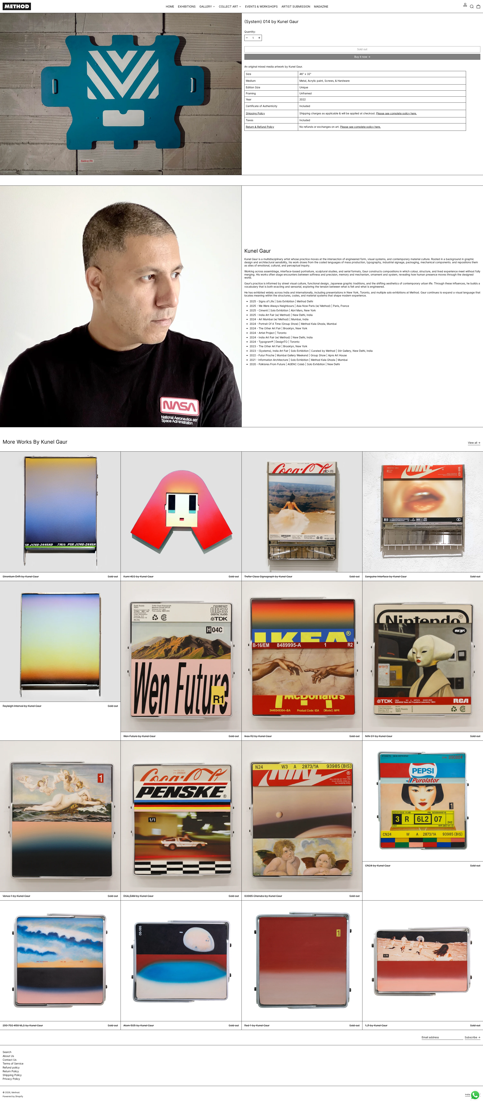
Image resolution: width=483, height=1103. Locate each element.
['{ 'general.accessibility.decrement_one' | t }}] (247, 38)
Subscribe (471, 1037)
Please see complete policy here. (396, 113)
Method (15, 1092)
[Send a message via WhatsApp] (475, 1095)
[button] (472, 6)
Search (7, 1052)
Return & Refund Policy (260, 126)
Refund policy (11, 1067)
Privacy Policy (11, 1078)
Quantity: (250, 31)
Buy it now (360, 56)
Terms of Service (13, 1063)
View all (472, 442)
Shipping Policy (255, 113)
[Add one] (259, 38)
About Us (8, 1056)
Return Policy (11, 1071)
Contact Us (9, 1059)
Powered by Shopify (13, 1096)
